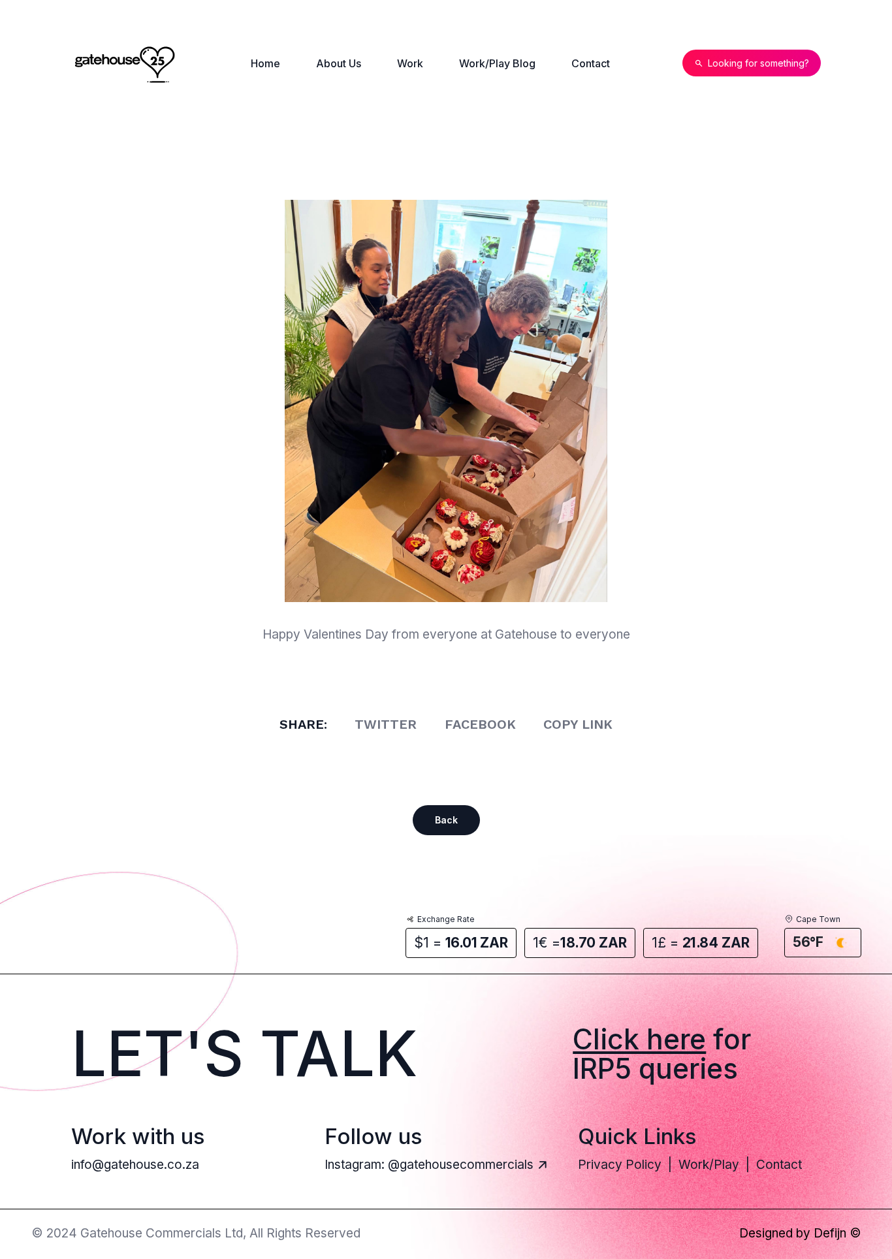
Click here (639, 1039)
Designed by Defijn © (800, 1234)
